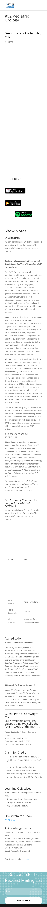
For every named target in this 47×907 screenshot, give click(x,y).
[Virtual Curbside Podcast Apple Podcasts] (15, 193)
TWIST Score (10, 820)
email (28, 859)
